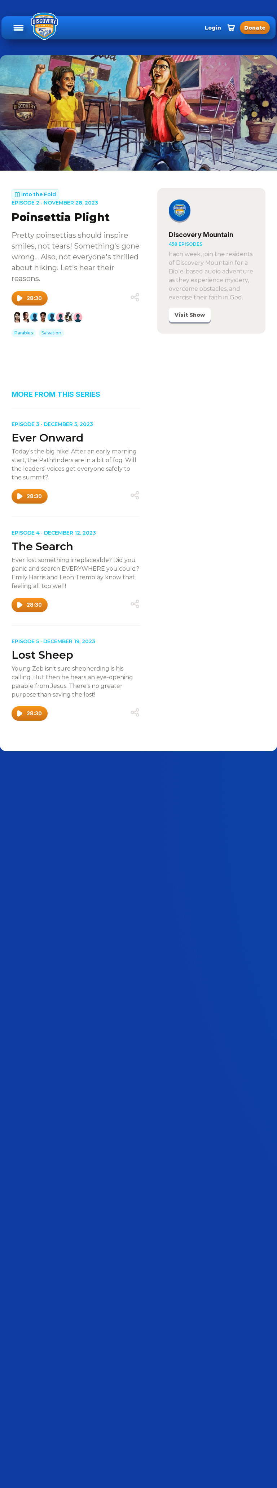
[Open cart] (231, 27)
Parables (23, 332)
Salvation (51, 332)
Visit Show (190, 315)
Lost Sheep (42, 655)
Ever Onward (47, 437)
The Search (42, 546)
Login (213, 28)
